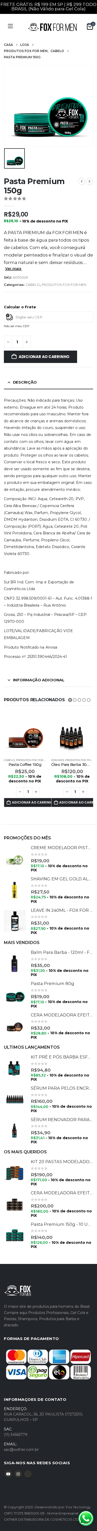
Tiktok (28, 1474)
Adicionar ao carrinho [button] (32, 802)
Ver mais (13, 268)
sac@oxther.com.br (21, 1449)
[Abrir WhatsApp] (85, 1518)
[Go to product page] (25, 733)
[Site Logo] (52, 26)
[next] (89, 181)
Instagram (18, 1474)
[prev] (81, 181)
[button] (70, 700)
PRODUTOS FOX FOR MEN (64, 285)
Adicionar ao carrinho (44, 356)
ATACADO (57, 760)
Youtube (8, 1474)
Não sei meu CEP (16, 326)
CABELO (33, 285)
